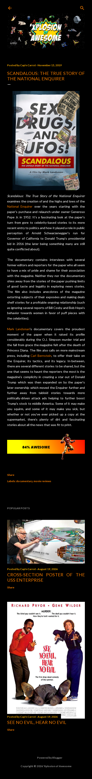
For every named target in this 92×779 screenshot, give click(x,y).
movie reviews (42, 481)
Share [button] (10, 475)
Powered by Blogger (49, 757)
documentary (24, 481)
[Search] (82, 7)
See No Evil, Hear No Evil (36, 722)
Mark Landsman (18, 329)
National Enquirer (19, 206)
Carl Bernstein (41, 356)
